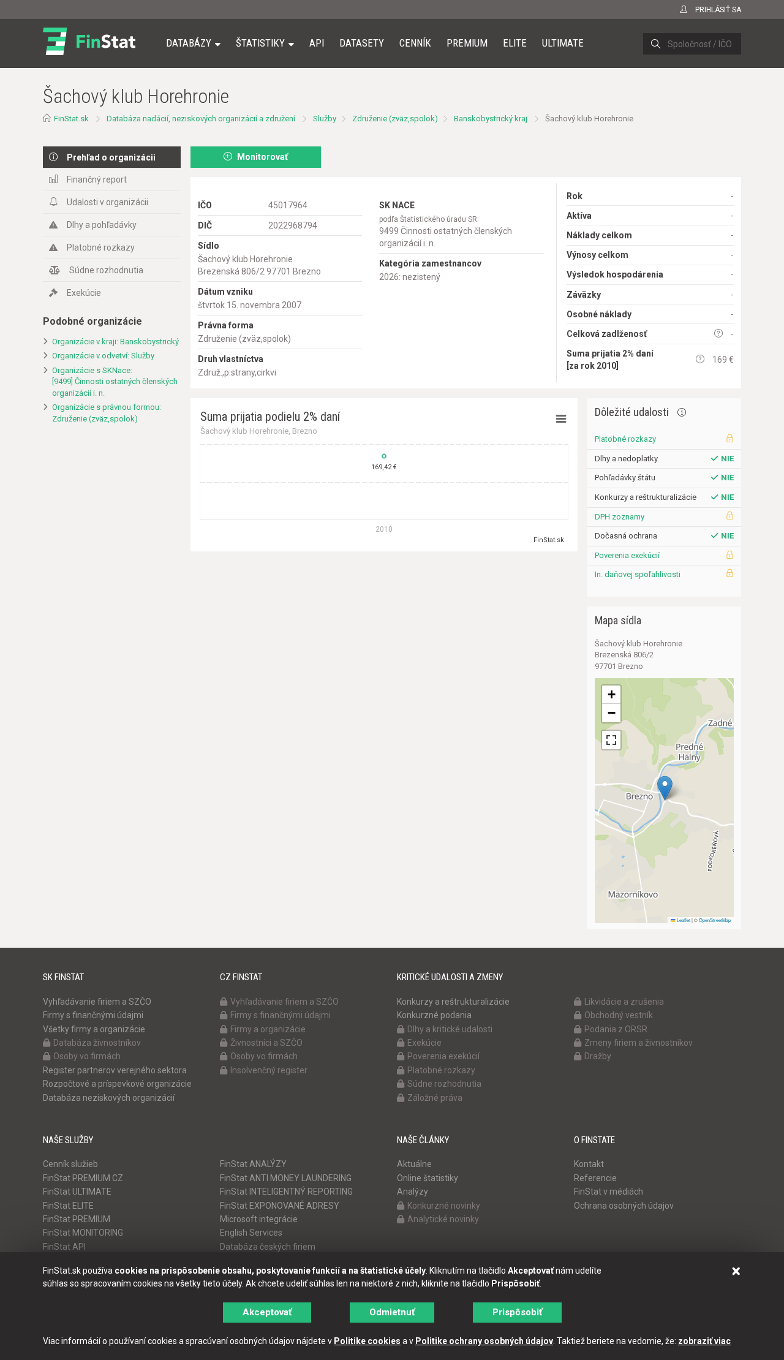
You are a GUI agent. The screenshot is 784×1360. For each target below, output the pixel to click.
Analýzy (412, 1191)
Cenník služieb (70, 1164)
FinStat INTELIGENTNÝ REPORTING (286, 1191)
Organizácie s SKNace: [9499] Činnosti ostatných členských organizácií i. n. (115, 382)
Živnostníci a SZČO (266, 1043)
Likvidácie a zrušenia (624, 1002)
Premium (467, 43)
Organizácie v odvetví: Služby (103, 355)
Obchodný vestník (618, 1015)
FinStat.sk (71, 118)
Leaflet (683, 919)
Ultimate (563, 43)
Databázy (188, 43)
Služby (324, 118)
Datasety (361, 43)
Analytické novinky (443, 1219)
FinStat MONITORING (83, 1232)
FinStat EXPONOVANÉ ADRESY (279, 1206)
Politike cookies (367, 1341)
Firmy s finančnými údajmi (93, 1015)
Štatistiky (260, 43)
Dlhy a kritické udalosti (449, 1029)
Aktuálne (414, 1164)
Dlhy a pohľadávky (102, 225)
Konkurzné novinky (443, 1206)
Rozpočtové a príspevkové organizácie (117, 1084)
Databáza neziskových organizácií (109, 1098)
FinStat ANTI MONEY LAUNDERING (286, 1178)
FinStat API (64, 1247)
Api (316, 43)
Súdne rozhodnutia (106, 270)
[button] (665, 788)
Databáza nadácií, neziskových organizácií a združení (201, 118)
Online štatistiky (427, 1178)
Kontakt (589, 1164)
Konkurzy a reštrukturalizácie (453, 1002)
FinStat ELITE (68, 1206)
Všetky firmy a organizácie (94, 1029)
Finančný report (97, 179)
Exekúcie (84, 293)
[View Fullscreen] (611, 740)
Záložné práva (434, 1098)
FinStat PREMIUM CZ (83, 1178)
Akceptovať (267, 1312)
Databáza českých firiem (267, 1247)
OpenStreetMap (715, 919)
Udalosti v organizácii (107, 202)
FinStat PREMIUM (76, 1219)
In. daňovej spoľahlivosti (637, 574)
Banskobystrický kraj (490, 118)
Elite (515, 43)
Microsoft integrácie (259, 1219)
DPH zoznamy (619, 516)
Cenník (415, 43)
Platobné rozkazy (101, 247)
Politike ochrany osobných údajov (484, 1341)
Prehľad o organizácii (111, 157)
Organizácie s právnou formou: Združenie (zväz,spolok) (106, 412)
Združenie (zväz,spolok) (395, 118)
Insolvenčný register (268, 1070)
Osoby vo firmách (87, 1056)
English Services (251, 1232)
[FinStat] (89, 51)
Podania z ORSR (615, 1029)
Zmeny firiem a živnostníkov (638, 1043)
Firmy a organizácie (268, 1029)
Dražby (597, 1056)
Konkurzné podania (434, 1015)
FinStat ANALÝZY (253, 1164)
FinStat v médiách (608, 1191)
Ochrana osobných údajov (624, 1206)
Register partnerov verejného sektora (115, 1070)
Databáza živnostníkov (97, 1043)
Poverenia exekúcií (627, 555)
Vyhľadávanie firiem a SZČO (97, 1002)
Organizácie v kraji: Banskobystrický (115, 341)
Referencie (595, 1178)
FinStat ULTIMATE (77, 1191)
